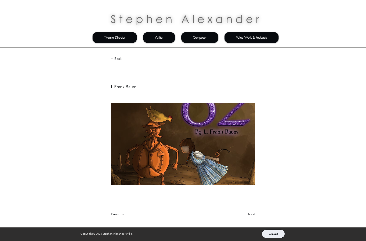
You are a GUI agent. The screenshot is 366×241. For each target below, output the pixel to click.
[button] (115, 37)
